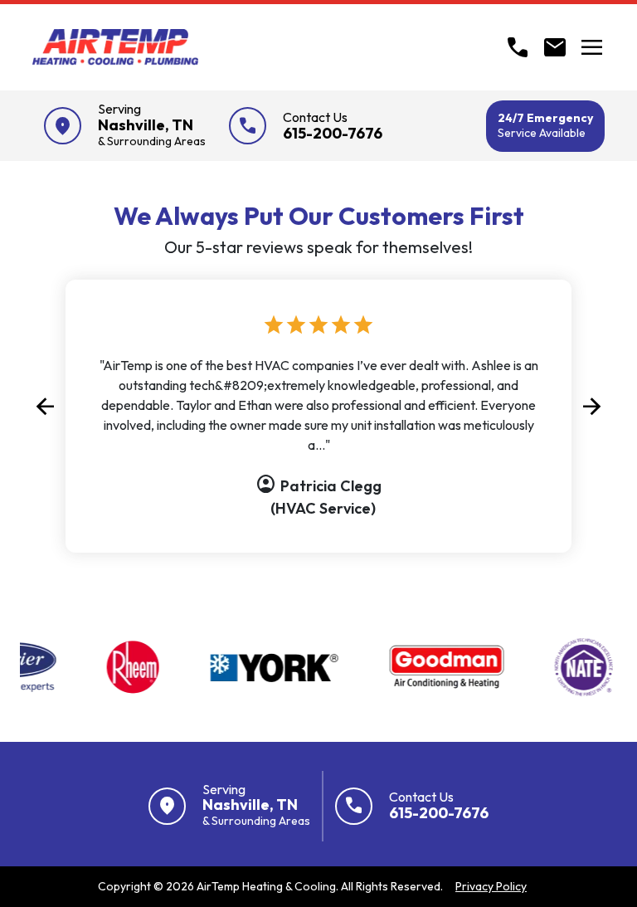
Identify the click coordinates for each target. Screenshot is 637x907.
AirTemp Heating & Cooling (266, 886)
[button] (44, 406)
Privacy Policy (491, 886)
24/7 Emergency (545, 124)
